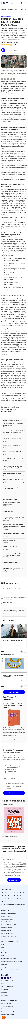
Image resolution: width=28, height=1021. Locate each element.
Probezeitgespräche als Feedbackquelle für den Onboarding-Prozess (13, 467)
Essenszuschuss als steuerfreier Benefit (12, 439)
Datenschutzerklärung (16, 866)
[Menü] (11, 3)
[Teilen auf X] (5, 79)
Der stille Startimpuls (9, 540)
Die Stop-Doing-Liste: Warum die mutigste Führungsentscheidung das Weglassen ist (14, 526)
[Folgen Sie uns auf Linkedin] (2, 978)
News (3, 42)
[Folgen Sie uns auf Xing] (5, 978)
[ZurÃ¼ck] (21, 651)
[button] (7, 602)
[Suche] (21, 3)
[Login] (25, 3)
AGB (24, 863)
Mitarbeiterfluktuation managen (12, 473)
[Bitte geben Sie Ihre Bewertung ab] (11, 45)
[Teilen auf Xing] (11, 79)
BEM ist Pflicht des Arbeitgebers (12, 445)
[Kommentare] (15, 44)
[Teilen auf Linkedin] (13, 79)
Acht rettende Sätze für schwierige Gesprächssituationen (13, 424)
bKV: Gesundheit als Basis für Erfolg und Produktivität (13, 518)
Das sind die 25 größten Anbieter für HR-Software (13, 459)
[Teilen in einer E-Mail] (2, 79)
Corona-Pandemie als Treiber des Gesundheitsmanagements (12, 561)
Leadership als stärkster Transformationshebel (10, 547)
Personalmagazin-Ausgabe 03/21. (12, 395)
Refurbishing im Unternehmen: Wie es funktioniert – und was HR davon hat (13, 534)
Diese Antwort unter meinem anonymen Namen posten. (15, 598)
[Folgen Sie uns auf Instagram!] (8, 978)
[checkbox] (2, 598)
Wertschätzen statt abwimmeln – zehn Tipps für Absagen (14, 510)
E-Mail (3, 856)
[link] (3, 9)
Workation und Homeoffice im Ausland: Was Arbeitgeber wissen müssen (14, 431)
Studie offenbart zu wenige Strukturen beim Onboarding (14, 487)
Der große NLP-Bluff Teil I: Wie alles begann (13, 480)
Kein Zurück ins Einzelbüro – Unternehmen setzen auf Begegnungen (14, 554)
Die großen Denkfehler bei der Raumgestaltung (11, 503)
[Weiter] (25, 651)
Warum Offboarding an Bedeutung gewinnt (12, 452)
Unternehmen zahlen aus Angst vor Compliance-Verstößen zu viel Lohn (13, 569)
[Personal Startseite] (5, 3)
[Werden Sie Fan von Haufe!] (11, 978)
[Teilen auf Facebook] (8, 79)
